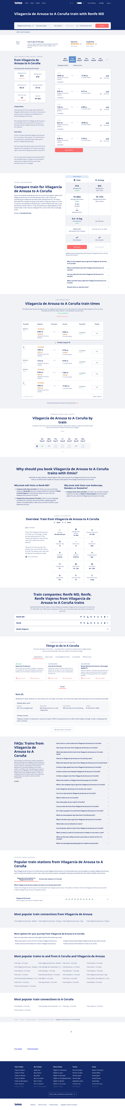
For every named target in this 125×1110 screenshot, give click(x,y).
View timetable (22, 100)
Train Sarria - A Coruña (69, 978)
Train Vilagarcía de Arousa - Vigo (72, 921)
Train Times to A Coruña (45, 1019)
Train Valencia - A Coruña (22, 971)
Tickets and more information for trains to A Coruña (80, 944)
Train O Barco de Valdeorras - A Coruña (99, 978)
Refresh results (61, 316)
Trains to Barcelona (21, 1081)
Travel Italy (95, 1081)
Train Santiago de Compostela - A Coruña (51, 967)
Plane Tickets (57, 1067)
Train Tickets (19, 1067)
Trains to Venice (20, 1076)
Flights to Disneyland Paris (62, 1078)
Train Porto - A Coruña (69, 963)
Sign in (109, 3)
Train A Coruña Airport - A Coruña (25, 986)
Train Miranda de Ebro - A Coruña (49, 975)
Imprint (33, 1105)
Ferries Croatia (77, 1073)
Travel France (96, 1078)
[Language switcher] (80, 3)
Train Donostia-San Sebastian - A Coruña (27, 978)
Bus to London (39, 1078)
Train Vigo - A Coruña (21, 963)
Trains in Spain (31, 1019)
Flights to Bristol (58, 1081)
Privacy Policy (53, 1105)
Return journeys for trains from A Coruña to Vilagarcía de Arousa (36, 941)
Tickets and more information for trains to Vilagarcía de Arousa (35, 944)
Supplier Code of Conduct (69, 1105)
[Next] (107, 59)
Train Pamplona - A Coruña (71, 975)
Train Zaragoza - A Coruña (46, 971)
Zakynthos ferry (78, 1081)
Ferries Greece (77, 1070)
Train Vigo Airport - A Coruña (47, 982)
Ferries (44, 3)
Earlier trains (29, 396)
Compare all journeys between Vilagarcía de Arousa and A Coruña (84, 941)
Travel (94, 1067)
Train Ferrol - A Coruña (21, 982)
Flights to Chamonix (59, 1070)
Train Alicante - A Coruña (94, 963)
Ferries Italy (76, 1078)
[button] (58, 26)
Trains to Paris (19, 1073)
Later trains (96, 396)
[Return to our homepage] (19, 3)
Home (16, 1019)
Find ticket (22, 78)
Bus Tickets (38, 1067)
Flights (38, 3)
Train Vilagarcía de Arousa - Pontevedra (99, 921)
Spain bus (37, 1070)
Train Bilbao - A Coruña (45, 978)
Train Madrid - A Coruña (94, 982)
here (76, 403)
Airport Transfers (97, 1070)
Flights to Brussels (59, 1076)
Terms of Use (42, 1105)
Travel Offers (96, 1073)
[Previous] (36, 440)
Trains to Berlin (20, 1078)
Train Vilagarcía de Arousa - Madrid (25, 921)
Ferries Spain (77, 1076)
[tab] (63, 65)
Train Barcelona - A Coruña (71, 967)
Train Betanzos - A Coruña (70, 971)
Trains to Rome (20, 1070)
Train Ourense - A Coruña (22, 1010)
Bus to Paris (38, 1081)
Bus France (37, 1073)
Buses (32, 3)
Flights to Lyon (58, 1073)
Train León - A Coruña (21, 975)
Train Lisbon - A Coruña (94, 967)
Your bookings (92, 3)
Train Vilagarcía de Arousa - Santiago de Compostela (55, 921)
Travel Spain (96, 1076)
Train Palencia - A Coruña (95, 971)
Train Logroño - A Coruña (70, 982)
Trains (26, 3)
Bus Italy (37, 1076)
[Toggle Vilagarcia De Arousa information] (108, 899)
